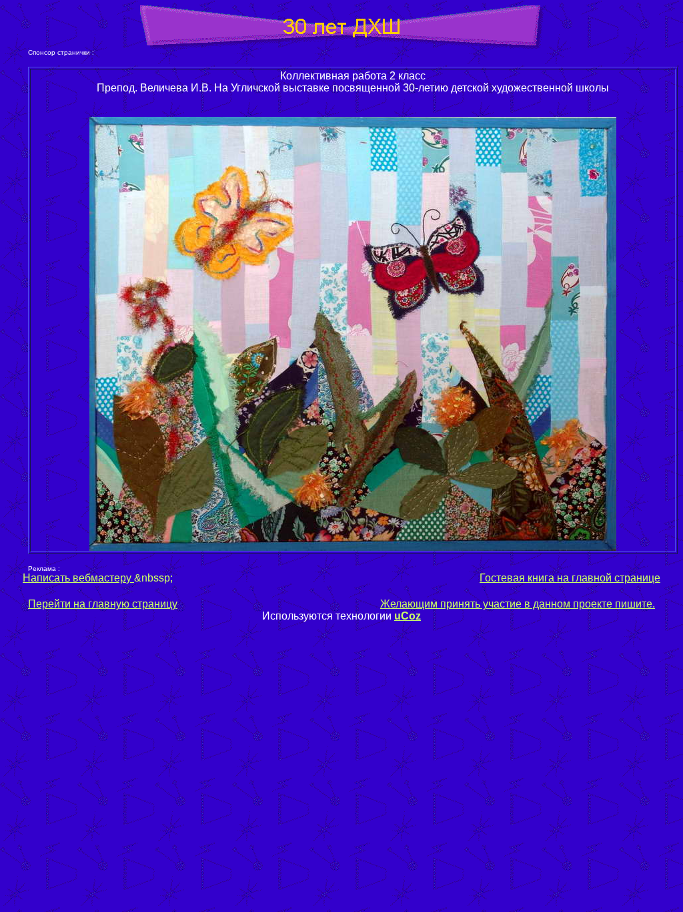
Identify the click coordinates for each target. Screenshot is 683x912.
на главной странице (608, 578)
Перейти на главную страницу (102, 604)
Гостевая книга (517, 578)
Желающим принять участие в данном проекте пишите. (517, 604)
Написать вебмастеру (78, 578)
